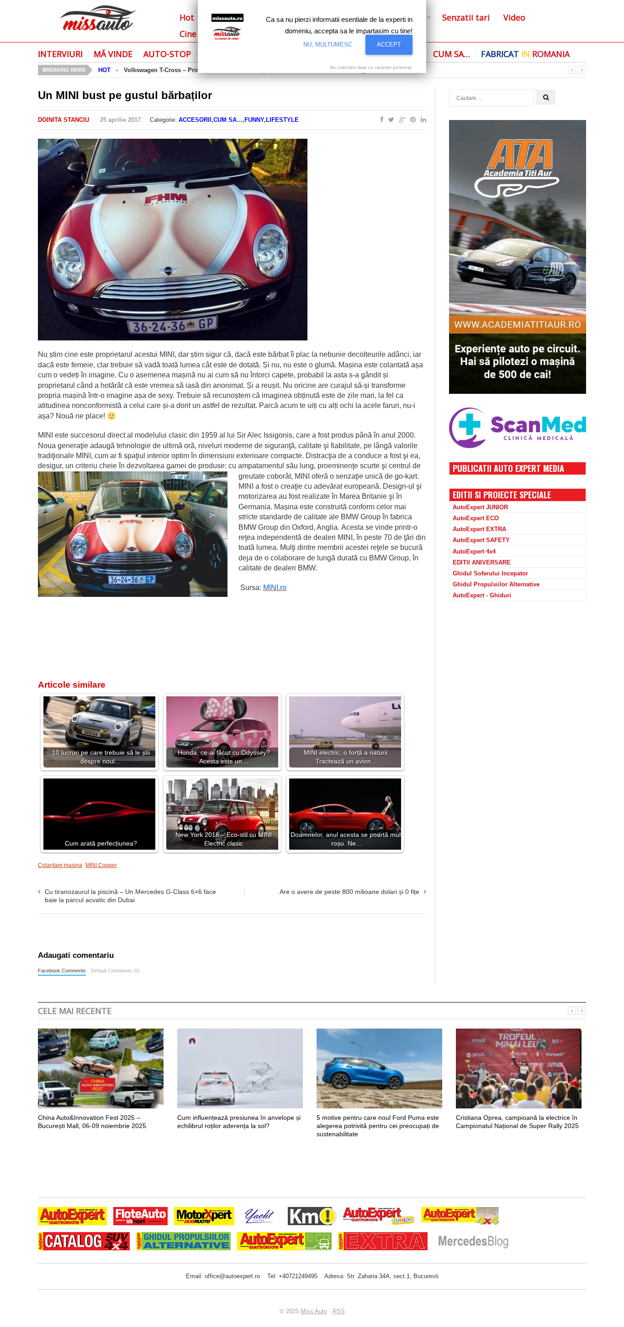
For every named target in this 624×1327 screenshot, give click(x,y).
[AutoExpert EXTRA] (383, 1242)
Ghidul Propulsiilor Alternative (496, 584)
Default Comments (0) (115, 970)
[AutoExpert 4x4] (460, 1217)
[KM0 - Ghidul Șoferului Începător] (312, 1217)
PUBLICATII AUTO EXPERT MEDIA (508, 468)
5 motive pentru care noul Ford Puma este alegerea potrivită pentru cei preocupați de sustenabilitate (378, 1126)
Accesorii (195, 119)
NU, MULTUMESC (327, 44)
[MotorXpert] (204, 1217)
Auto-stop (167, 53)
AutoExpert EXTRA (479, 529)
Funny (254, 119)
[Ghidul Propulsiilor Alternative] (183, 1242)
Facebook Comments (62, 970)
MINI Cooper (101, 865)
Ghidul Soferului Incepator (490, 573)
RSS (339, 1311)
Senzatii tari (466, 17)
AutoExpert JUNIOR (480, 507)
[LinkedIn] (421, 120)
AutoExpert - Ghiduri (482, 595)
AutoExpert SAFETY (481, 540)
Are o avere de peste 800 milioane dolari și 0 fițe (349, 891)
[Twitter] (389, 120)
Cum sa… (451, 53)
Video (514, 17)
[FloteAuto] (140, 1217)
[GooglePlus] (400, 120)
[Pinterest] (411, 120)
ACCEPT (389, 44)
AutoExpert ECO (476, 518)
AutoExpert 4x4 (474, 551)
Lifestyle (282, 119)
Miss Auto (314, 1311)
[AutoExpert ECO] (284, 1242)
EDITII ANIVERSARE (482, 562)
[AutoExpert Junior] (379, 1217)
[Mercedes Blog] (473, 1242)
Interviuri (60, 53)
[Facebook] (380, 120)
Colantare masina (60, 865)
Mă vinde (113, 53)
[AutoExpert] (72, 1217)
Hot (187, 17)
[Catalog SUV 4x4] (84, 1242)
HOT (104, 70)
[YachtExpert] (260, 1217)
